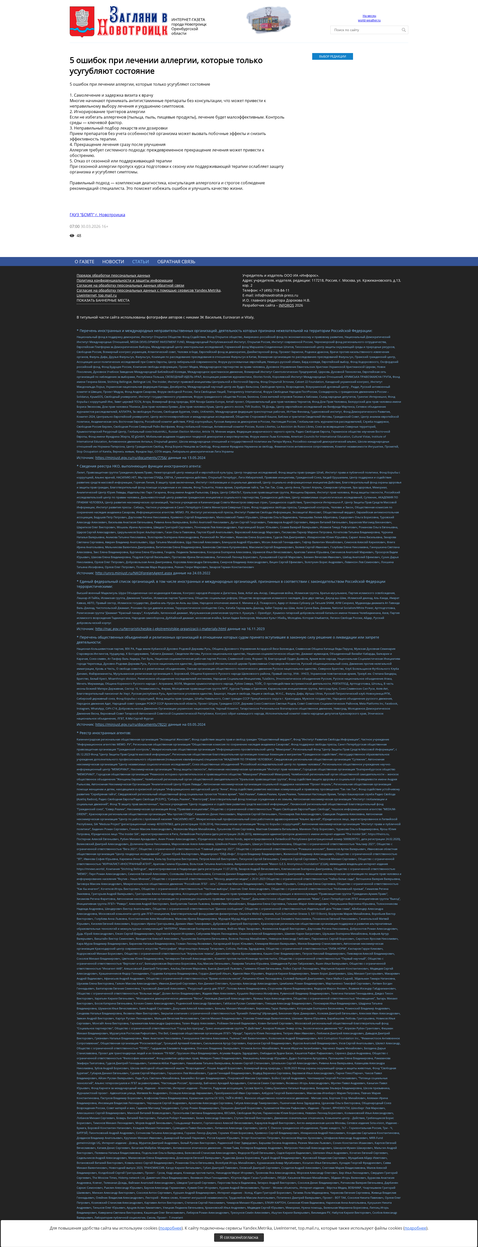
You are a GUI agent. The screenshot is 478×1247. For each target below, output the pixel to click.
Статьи (140, 261)
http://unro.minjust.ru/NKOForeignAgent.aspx (133, 573)
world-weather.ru (369, 20)
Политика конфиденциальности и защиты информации (125, 280)
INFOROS (286, 305)
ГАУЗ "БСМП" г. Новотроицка (97, 214)
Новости (113, 261)
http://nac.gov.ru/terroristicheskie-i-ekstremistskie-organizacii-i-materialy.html (160, 628)
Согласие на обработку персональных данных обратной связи (130, 285)
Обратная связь (176, 261)
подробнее (170, 1228)
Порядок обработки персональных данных (113, 275)
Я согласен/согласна (239, 1237)
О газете (84, 261)
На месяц (369, 16)
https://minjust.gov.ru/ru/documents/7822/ (131, 724)
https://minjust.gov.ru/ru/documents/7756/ (131, 457)
